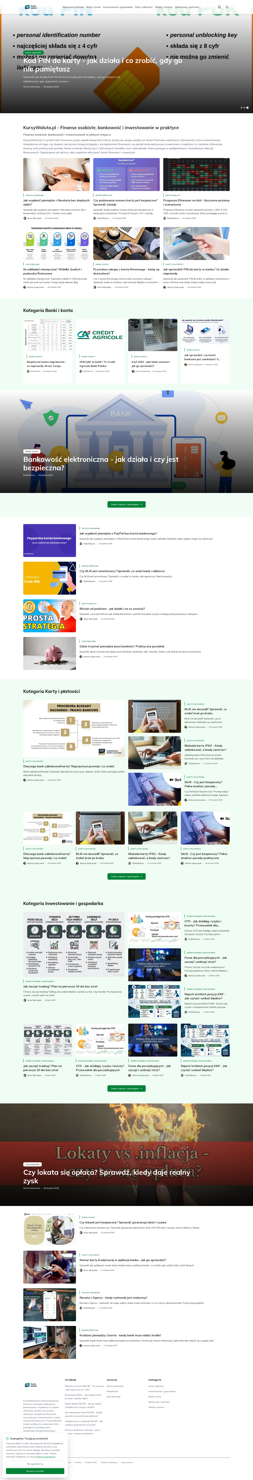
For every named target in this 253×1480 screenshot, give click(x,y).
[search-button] (219, 7)
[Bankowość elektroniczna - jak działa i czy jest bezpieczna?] (126, 441)
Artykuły (70, 1379)
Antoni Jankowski (31, 86)
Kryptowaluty (173, 195)
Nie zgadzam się (35, 1464)
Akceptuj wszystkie (35, 1471)
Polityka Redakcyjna (109, 1462)
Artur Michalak (113, 1396)
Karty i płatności (144, 7)
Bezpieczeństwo (104, 195)
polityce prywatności (46, 1456)
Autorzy (112, 1379)
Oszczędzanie (32, 264)
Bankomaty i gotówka (187, 7)
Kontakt (78, 1462)
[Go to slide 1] (241, 108)
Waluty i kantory (164, 7)
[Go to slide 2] (244, 108)
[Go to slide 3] (247, 108)
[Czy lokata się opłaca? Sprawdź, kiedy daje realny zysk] (126, 1154)
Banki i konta (93, 7)
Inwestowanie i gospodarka (118, 7)
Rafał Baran (29, 475)
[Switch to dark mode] (227, 7)
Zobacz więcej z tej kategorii (125, 504)
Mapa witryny (127, 1462)
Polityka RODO (91, 1462)
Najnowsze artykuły (73, 7)
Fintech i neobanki (35, 195)
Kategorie (155, 1379)
